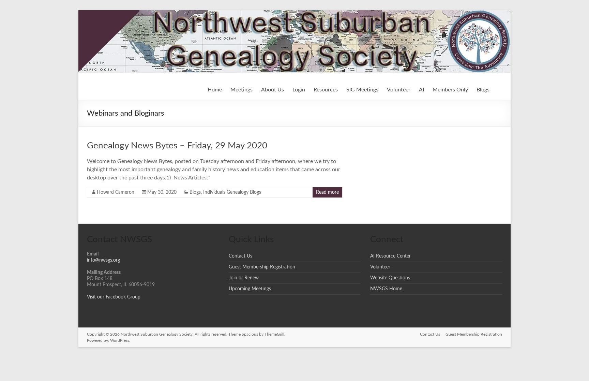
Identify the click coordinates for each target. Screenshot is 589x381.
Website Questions (390, 278)
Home (215, 89)
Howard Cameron (115, 192)
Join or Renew (244, 278)
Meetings (241, 89)
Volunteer (398, 89)
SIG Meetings (362, 89)
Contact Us (240, 256)
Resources (326, 89)
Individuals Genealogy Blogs (232, 192)
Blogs (483, 89)
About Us (272, 89)
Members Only (450, 89)
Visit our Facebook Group (113, 297)
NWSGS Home (386, 289)
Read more (327, 192)
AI (421, 89)
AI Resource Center (390, 256)
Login (298, 89)
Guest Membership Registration (262, 267)
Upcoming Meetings (250, 289)
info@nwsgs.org (103, 260)
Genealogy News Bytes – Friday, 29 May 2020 (177, 145)
